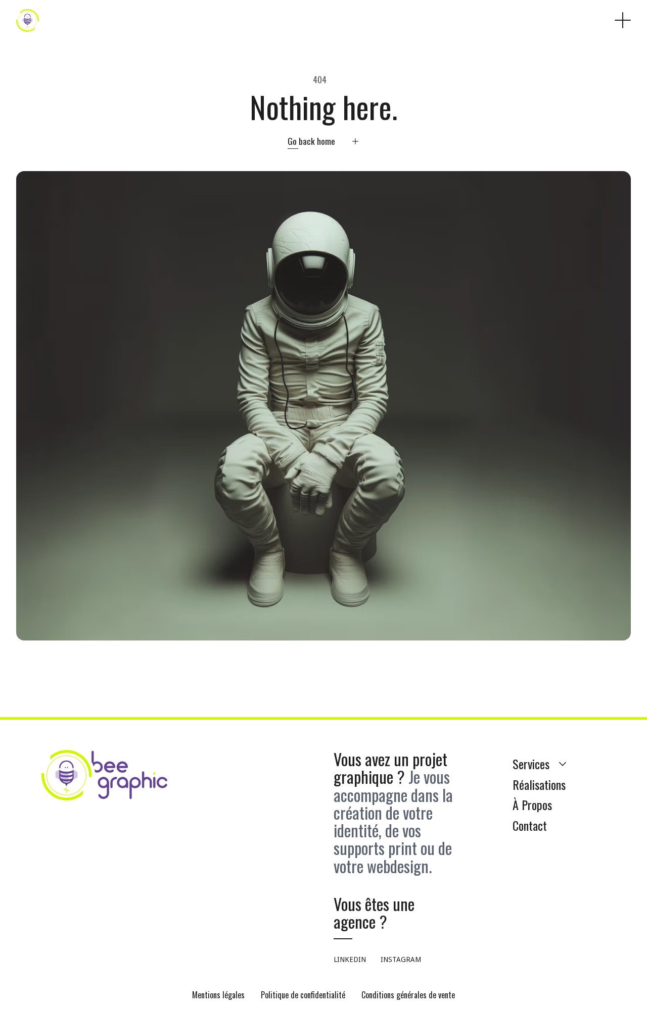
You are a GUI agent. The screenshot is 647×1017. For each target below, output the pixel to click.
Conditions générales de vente (408, 994)
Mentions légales (218, 994)
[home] (27, 20)
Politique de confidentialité (303, 994)
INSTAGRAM (401, 959)
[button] (623, 20)
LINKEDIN (350, 959)
